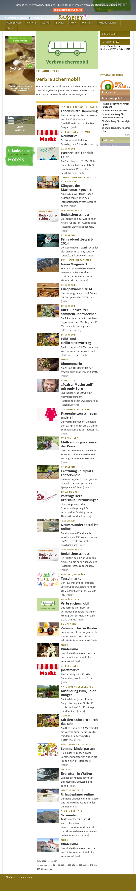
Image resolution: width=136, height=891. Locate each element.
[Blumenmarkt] (48, 370)
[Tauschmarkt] (48, 585)
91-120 (61, 865)
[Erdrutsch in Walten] (48, 780)
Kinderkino (69, 649)
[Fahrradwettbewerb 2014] (48, 246)
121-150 (68, 865)
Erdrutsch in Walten (76, 773)
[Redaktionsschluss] (48, 221)
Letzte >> (52, 869)
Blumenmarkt (71, 364)
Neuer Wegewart (74, 264)
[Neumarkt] (48, 142)
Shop (10, 28)
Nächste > (44, 869)
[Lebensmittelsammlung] (48, 117)
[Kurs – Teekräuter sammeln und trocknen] (48, 316)
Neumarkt (69, 136)
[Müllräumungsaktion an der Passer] (48, 449)
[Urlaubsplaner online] (48, 801)
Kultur (46, 22)
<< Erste (40, 865)
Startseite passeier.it (16, 18)
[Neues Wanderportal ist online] (48, 531)
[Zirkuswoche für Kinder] (48, 635)
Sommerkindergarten (78, 748)
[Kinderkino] (48, 655)
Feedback (36, 18)
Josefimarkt (70, 670)
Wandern (87, 22)
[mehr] (74, 127)
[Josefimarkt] (48, 676)
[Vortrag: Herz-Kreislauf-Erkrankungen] (48, 502)
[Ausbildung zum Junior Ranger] (48, 697)
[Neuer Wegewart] (48, 271)
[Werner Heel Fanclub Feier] (48, 159)
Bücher (60, 22)
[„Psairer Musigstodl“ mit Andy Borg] (48, 391)
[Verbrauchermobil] (48, 610)
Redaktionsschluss (75, 214)
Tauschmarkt (71, 578)
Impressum (26, 877)
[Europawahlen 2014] (48, 295)
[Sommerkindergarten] (48, 755)
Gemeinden (14, 22)
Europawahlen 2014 (76, 289)
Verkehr (31, 22)
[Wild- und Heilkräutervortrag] (48, 345)
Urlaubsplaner (107, 22)
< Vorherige (48, 865)
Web (73, 22)
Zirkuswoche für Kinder (79, 628)
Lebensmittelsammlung (79, 111)
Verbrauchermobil (75, 603)
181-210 (82, 865)
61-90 (55, 865)
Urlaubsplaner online (77, 794)
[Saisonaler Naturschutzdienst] (48, 822)
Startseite (11, 877)
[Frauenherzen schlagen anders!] (48, 420)
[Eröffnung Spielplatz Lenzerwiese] (48, 477)
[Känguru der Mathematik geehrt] (48, 188)
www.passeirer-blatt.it (111, 75)
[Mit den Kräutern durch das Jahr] (48, 726)
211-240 (89, 865)
